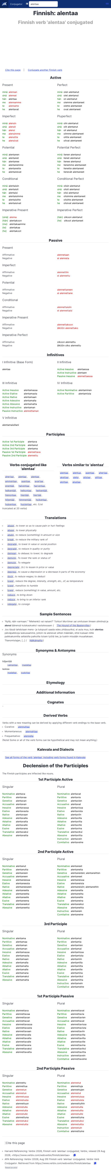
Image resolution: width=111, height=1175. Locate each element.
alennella (28, 736)
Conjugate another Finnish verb (45, 69)
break (11, 539)
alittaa (98, 477)
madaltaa (26, 665)
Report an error (11, 1167)
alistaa (86, 477)
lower (11, 581)
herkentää (41, 490)
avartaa (39, 481)
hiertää (37, 495)
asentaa (25, 481)
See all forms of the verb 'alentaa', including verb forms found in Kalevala (45, 757)
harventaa (39, 485)
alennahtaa (31, 731)
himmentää (25, 499)
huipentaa (10, 504)
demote (12, 558)
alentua (77, 472)
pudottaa (25, 672)
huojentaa (26, 504)
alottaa (64, 482)
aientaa (22, 476)
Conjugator (16, 4)
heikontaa (26, 490)
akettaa (64, 477)
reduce (11, 594)
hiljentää (9, 499)
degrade (12, 544)
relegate (12, 604)
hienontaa (10, 495)
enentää (9, 485)
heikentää (10, 490)
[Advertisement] (55, 45)
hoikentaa (41, 499)
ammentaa (11, 481)
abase (11, 525)
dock (10, 576)
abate (11, 534)
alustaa (76, 482)
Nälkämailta (36, 640)
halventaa (24, 485)
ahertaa (9, 476)
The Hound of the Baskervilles (73, 625)
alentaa (35, 476)
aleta (75, 477)
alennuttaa (23, 726)
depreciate (13, 567)
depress (12, 571)
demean (12, 553)
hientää (25, 495)
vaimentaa (12, 665)
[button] (107, 4)
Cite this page (13, 69)
